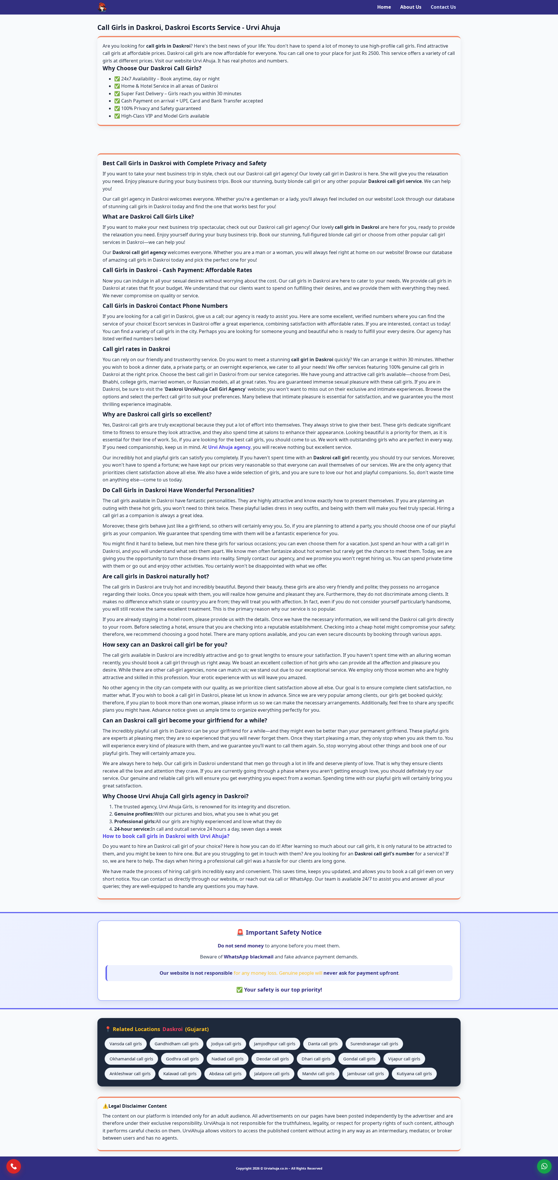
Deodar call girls (272, 1059)
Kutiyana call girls (414, 1073)
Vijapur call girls (404, 1059)
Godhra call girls (182, 1059)
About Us (410, 7)
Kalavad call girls (179, 1073)
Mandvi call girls (318, 1073)
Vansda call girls (126, 1043)
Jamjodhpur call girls (274, 1043)
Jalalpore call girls (271, 1073)
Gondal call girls (359, 1059)
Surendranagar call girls (374, 1043)
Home (384, 7)
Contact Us (443, 7)
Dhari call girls (316, 1059)
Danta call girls (323, 1043)
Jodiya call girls (226, 1043)
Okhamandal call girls (131, 1059)
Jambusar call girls (365, 1073)
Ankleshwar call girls (130, 1073)
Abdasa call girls (225, 1073)
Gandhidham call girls (176, 1043)
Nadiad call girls (228, 1059)
